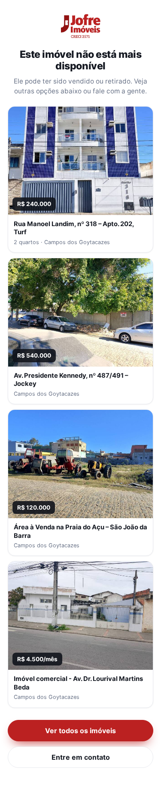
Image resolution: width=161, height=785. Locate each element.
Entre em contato (81, 757)
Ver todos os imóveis (80, 730)
